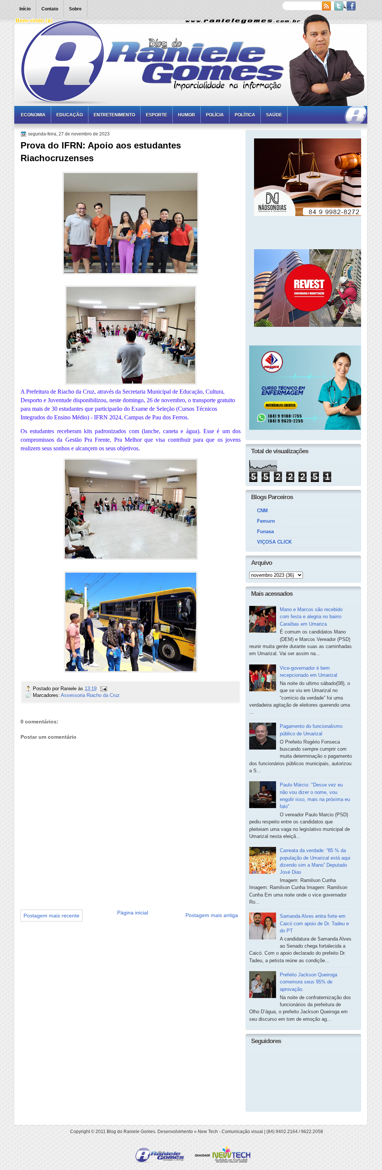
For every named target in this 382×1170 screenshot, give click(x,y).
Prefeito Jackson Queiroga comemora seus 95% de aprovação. (308, 982)
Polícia (215, 115)
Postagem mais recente (51, 916)
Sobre (75, 9)
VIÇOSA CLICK (274, 542)
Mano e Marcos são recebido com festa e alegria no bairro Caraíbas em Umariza (311, 617)
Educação (69, 115)
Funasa (265, 531)
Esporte (156, 115)
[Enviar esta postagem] (103, 688)
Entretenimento (114, 115)
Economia (33, 115)
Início (25, 9)
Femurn (266, 521)
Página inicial (132, 913)
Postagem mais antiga (211, 915)
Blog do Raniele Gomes (131, 1131)
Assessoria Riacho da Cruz (90, 695)
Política (245, 115)
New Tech (208, 1131)
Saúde (274, 115)
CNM (262, 510)
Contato (49, 9)
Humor (186, 115)
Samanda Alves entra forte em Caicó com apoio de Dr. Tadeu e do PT (314, 923)
